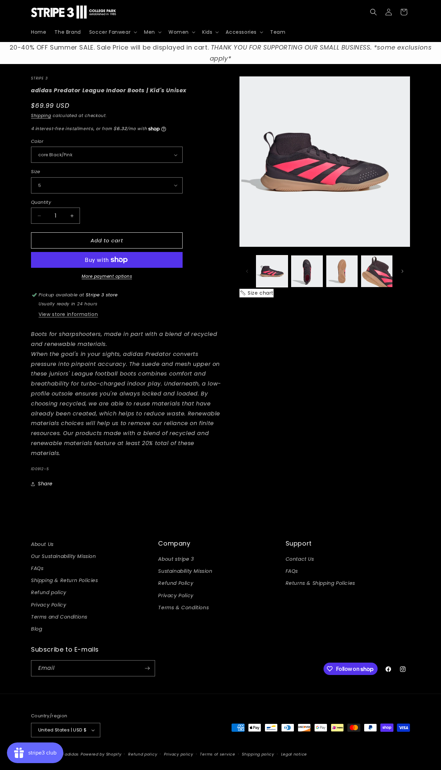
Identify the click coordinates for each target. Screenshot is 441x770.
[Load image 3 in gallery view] (342, 271)
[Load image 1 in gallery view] (272, 271)
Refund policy (48, 592)
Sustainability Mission (185, 571)
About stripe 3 (176, 559)
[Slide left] (247, 271)
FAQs (37, 568)
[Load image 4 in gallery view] (376, 271)
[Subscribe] (147, 668)
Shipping (41, 115)
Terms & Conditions (183, 607)
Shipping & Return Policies (64, 580)
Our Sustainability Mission (63, 556)
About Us (42, 544)
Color (37, 141)
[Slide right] (402, 271)
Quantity (41, 202)
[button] (112, 32)
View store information (68, 314)
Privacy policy (178, 754)
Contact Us (300, 559)
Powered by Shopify (101, 754)
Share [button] (45, 483)
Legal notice (294, 754)
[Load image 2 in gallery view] (306, 271)
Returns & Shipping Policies (320, 583)
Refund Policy (175, 583)
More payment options (107, 276)
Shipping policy (258, 754)
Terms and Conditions (59, 616)
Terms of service (217, 754)
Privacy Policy (48, 604)
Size (35, 171)
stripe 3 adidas (63, 754)
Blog (36, 628)
